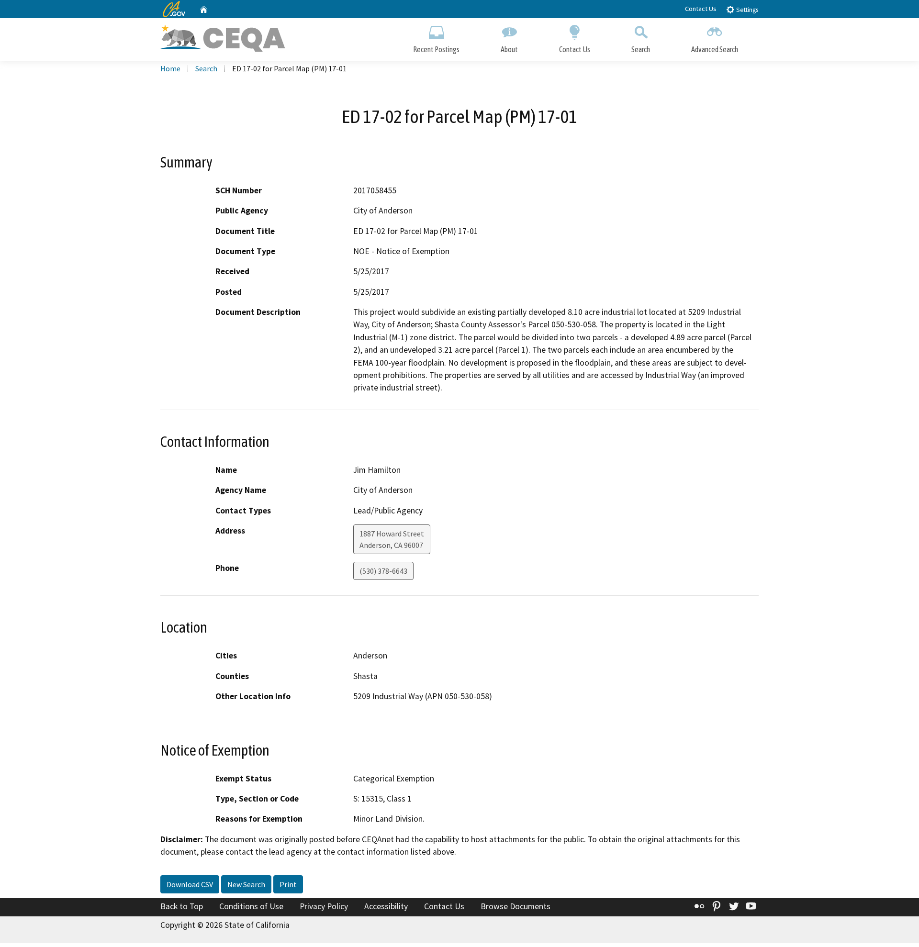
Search (640, 49)
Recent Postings (436, 49)
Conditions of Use (251, 906)
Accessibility (386, 906)
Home (170, 68)
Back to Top (181, 906)
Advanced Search (714, 49)
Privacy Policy (324, 906)
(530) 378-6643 (383, 571)
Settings (746, 10)
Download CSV (190, 884)
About (509, 49)
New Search (246, 884)
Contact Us (701, 8)
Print (288, 884)
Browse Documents (515, 906)
